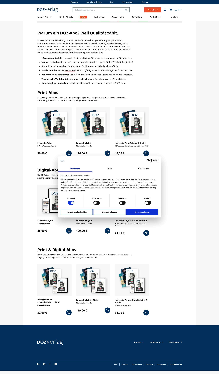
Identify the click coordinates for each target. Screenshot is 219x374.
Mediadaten (155, 342)
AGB (115, 365)
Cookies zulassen (142, 212)
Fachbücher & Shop (94, 2)
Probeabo (151, 10)
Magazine (74, 2)
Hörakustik (175, 17)
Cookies (125, 365)
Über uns (145, 2)
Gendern (149, 365)
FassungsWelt (118, 17)
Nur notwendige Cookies (77, 212)
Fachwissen (99, 17)
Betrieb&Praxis (66, 17)
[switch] (96, 203)
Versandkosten (176, 365)
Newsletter (174, 342)
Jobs (111, 2)
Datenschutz (137, 365)
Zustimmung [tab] (75, 168)
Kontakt (137, 342)
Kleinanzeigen (127, 2)
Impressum (161, 365)
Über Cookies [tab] (143, 168)
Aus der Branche (45, 17)
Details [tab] (109, 168)
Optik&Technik (156, 17)
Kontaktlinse (137, 17)
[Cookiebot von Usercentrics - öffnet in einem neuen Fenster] (148, 160)
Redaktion (70, 70)
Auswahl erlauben (109, 212)
